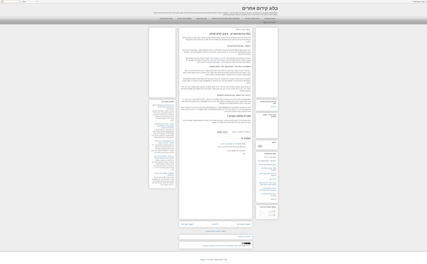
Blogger (202, 259)
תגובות (270, 215)
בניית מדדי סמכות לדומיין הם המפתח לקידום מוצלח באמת (164, 157)
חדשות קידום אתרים (184, 18)
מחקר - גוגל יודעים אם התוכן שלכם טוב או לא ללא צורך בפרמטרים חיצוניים (164, 126)
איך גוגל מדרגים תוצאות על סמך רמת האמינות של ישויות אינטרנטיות (163, 107)
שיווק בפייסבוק (201, 18)
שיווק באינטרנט (269, 18)
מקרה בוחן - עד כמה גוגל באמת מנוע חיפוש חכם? (268, 184)
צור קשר (273, 199)
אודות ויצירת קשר (269, 22)
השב (243, 154)
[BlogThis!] (224, 132)
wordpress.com (218, 58)
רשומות (270, 212)
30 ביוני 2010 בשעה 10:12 (229, 144)
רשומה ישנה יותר (187, 224)
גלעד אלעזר (241, 144)
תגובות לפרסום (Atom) (213, 231)
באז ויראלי (272, 179)
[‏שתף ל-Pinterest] (218, 132)
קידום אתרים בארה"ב (252, 18)
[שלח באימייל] (226, 132)
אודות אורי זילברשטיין (244, 236)
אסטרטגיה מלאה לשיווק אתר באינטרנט (226, 18)
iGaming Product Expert (267, 164)
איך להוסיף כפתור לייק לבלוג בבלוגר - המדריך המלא (164, 142)
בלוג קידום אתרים (260, 8)
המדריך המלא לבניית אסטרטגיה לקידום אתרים (267, 189)
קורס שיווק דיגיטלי (270, 157)
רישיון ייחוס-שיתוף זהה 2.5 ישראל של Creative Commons (220, 246)
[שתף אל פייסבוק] (220, 132)
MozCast (273, 106)
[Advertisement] (215, 203)
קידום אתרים (233, 52)
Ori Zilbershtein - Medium (267, 161)
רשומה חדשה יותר (244, 224)
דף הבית (215, 224)
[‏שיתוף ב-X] (222, 132)
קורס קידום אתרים (166, 18)
